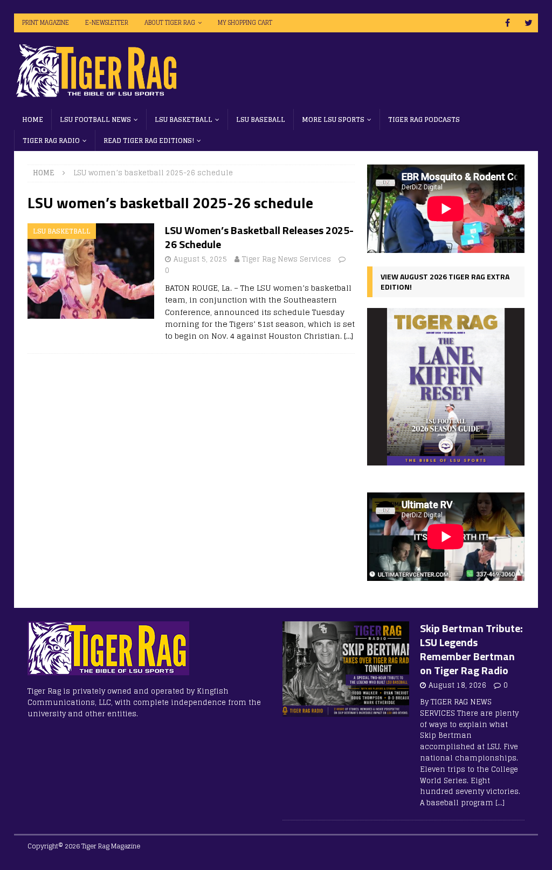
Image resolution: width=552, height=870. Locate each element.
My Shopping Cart (245, 22)
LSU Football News (95, 119)
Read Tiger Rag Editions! (149, 140)
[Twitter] (528, 22)
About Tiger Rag (169, 22)
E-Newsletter (106, 22)
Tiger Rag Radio (51, 140)
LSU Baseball (260, 119)
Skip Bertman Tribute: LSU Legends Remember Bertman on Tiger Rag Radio (471, 649)
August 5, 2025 (200, 259)
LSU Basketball (183, 119)
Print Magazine (45, 22)
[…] (348, 335)
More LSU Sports (333, 119)
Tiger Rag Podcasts (424, 119)
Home (32, 119)
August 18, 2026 (457, 685)
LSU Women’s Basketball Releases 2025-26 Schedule (259, 237)
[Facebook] (507, 22)
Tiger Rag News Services (286, 259)
